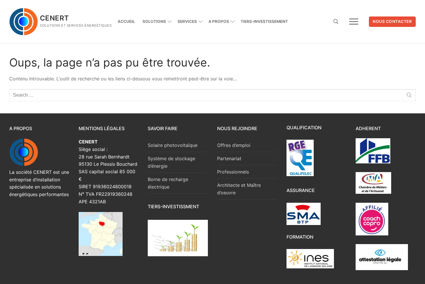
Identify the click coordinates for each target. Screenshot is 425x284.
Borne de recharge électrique (168, 183)
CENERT (54, 18)
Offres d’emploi (233, 145)
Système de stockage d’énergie (171, 162)
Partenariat (229, 158)
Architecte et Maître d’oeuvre (239, 189)
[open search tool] (336, 21)
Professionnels (233, 172)
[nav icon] (353, 22)
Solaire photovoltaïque (172, 145)
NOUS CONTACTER (392, 21)
